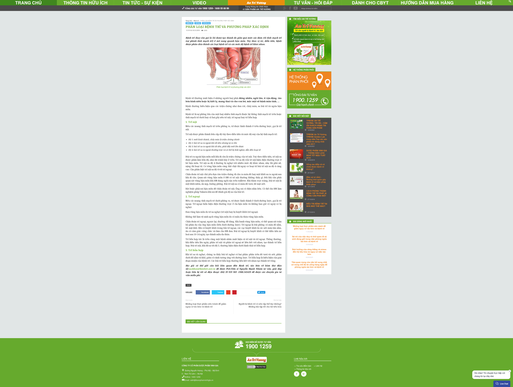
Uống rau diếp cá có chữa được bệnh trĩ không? (315, 166)
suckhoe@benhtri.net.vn (202, 268)
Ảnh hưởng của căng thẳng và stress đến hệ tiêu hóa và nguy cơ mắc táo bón (309, 251)
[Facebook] (296, 374)
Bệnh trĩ (189, 23)
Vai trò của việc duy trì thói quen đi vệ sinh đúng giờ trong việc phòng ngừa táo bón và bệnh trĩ (309, 239)
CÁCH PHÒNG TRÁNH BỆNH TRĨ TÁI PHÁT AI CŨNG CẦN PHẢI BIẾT (316, 193)
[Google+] (303, 374)
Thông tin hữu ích (303, 369)
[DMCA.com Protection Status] (256, 368)
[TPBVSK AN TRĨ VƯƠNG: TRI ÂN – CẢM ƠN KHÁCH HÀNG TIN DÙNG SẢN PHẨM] (296, 124)
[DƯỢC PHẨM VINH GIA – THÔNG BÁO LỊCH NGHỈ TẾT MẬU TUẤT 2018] (296, 154)
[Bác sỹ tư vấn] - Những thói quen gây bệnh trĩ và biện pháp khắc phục (316, 180)
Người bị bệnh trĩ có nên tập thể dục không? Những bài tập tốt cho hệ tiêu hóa (260, 305)
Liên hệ (319, 365)
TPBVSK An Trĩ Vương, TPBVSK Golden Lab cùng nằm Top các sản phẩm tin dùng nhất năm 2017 (316, 139)
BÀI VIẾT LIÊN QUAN (196, 321)
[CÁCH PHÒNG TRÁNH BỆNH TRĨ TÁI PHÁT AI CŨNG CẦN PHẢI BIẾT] (296, 194)
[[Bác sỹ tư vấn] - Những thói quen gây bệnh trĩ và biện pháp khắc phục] (296, 180)
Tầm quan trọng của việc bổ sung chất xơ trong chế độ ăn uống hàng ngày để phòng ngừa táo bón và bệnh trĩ (309, 264)
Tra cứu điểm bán (303, 365)
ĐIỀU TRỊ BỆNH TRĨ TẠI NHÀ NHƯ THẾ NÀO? (316, 204)
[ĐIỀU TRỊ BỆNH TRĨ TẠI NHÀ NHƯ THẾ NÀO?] (296, 207)
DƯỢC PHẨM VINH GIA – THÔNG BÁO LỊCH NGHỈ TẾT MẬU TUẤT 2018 (316, 154)
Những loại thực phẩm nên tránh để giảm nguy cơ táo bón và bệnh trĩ (206, 305)
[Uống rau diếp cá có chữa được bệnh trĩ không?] (296, 167)
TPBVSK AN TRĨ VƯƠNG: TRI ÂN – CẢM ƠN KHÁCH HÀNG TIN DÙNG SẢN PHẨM (316, 124)
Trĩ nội (197, 23)
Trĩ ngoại (206, 23)
